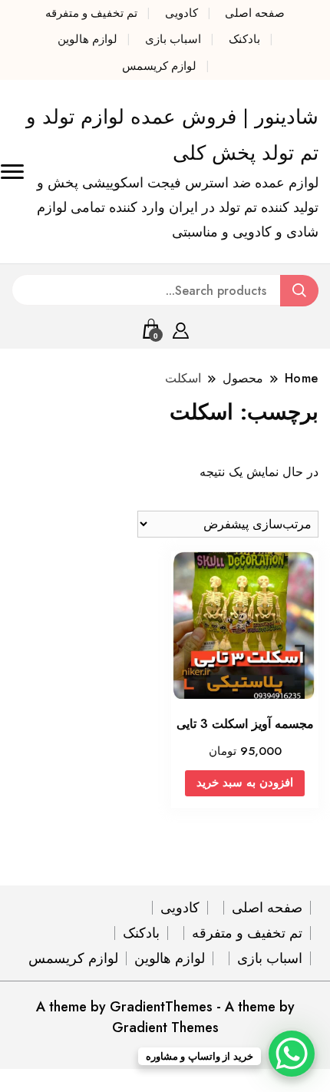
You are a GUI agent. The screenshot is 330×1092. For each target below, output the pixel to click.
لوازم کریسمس (159, 66)
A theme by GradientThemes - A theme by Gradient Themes (165, 1017)
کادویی (181, 13)
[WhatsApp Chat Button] (292, 1054)
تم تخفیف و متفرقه (91, 13)
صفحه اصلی (255, 13)
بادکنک (244, 39)
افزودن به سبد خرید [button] (244, 782)
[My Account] (181, 328)
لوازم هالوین (87, 39)
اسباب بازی (173, 39)
